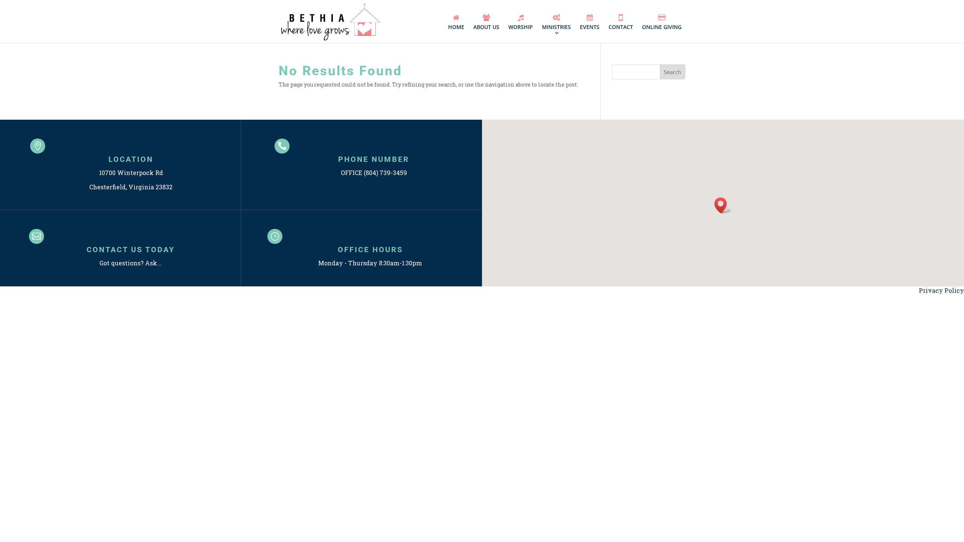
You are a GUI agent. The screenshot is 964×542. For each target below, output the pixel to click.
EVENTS (589, 26)
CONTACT (621, 26)
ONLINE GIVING (662, 26)
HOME (456, 26)
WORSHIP (520, 26)
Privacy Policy (941, 290)
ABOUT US (486, 26)
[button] (723, 205)
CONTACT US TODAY (131, 249)
